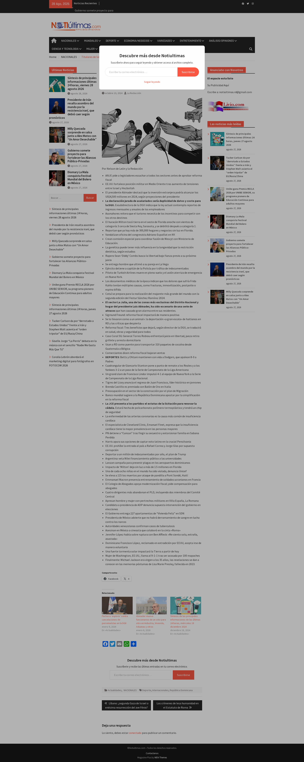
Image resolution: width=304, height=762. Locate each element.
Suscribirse (188, 72)
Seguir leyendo (152, 81)
